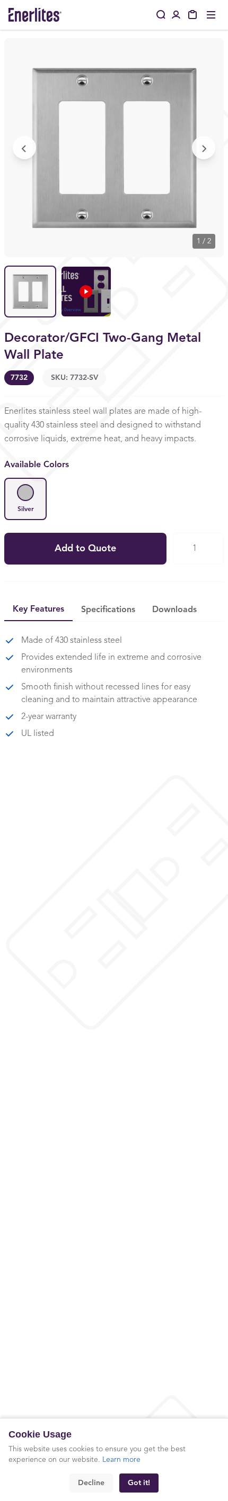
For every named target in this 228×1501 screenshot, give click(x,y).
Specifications (108, 610)
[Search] (161, 15)
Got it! (139, 1483)
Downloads (174, 610)
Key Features (38, 609)
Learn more (121, 1459)
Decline (91, 1483)
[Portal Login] (176, 15)
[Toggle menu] (211, 14)
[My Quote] (193, 15)
